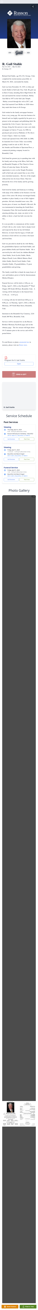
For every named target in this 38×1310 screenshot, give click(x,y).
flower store (23, 345)
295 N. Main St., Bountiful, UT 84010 (18, 435)
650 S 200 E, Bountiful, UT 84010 (17, 456)
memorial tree (24, 342)
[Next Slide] (34, 1114)
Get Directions (11, 439)
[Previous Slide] (4, 1114)
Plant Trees (27, 439)
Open (19, 364)
